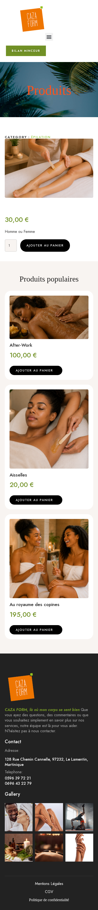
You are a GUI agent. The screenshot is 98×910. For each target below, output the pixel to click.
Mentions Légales (49, 883)
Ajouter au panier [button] (34, 370)
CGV (49, 891)
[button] (49, 37)
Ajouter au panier (45, 245)
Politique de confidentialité (49, 900)
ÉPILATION (41, 137)
